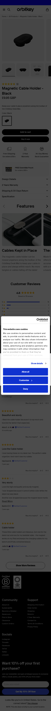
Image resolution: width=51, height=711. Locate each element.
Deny (25, 388)
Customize (24, 380)
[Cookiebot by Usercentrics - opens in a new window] (36, 320)
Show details (37, 363)
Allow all (25, 371)
